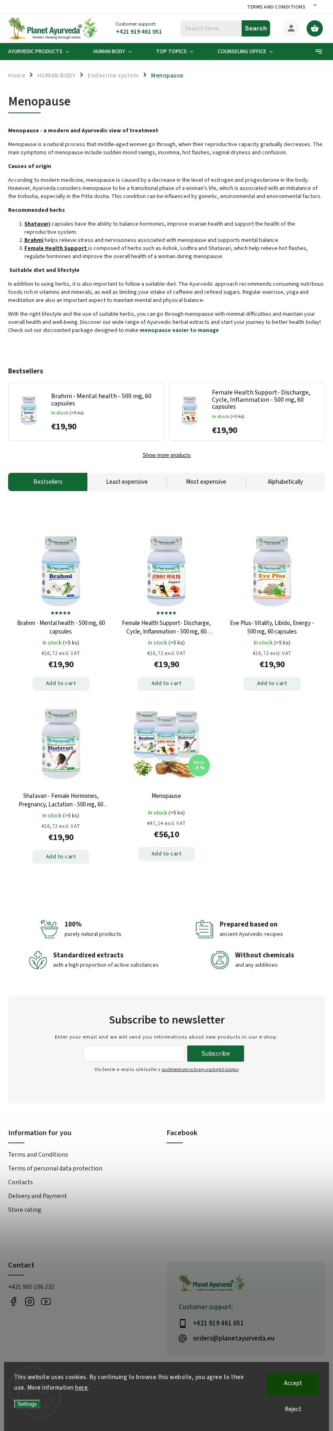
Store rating (24, 1209)
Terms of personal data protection (55, 1168)
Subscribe (215, 1053)
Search (256, 28)
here (81, 1388)
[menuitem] (44, 51)
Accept (293, 1383)
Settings (27, 1404)
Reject (293, 1409)
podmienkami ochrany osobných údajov (200, 1069)
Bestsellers (48, 482)
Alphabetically (285, 482)
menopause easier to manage (179, 330)
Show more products (167, 455)
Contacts (20, 1182)
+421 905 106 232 (31, 1286)
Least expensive (127, 482)
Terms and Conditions (276, 7)
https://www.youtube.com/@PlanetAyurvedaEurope (46, 1301)
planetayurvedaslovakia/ (29, 1301)
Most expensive (206, 482)
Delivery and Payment (37, 1196)
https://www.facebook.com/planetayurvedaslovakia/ (13, 1301)
